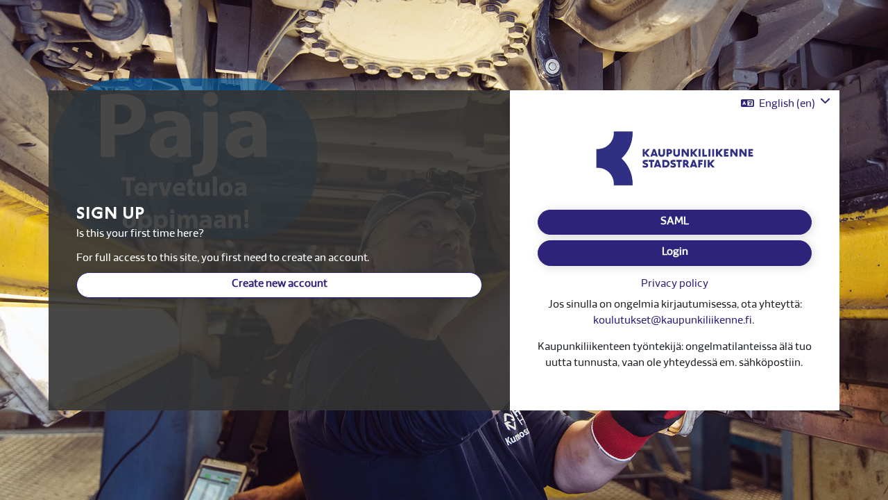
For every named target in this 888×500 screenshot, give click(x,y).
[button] (785, 103)
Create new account (279, 284)
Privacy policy (674, 284)
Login (675, 252)
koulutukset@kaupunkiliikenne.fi (672, 321)
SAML (674, 222)
